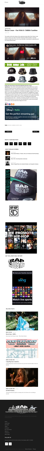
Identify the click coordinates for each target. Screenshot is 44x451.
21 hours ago (13, 157)
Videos (6, 426)
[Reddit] (11, 104)
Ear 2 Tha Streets (8, 429)
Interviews (7, 428)
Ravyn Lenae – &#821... (11, 334)
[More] (13, 104)
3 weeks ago (14, 332)
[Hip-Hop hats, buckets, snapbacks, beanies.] (22, 73)
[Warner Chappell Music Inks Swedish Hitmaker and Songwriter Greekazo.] (7, 163)
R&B (11, 332)
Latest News (7, 423)
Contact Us (7, 432)
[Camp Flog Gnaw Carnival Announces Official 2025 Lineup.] (22, 348)
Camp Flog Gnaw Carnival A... (12, 361)
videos (9, 28)
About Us (6, 431)
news (13, 359)
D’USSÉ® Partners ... (10, 390)
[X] (6, 104)
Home (6, 421)
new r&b (6, 28)
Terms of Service (28, 449)
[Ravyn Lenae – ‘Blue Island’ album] (22, 321)
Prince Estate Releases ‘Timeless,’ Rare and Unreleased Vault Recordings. (25, 153)
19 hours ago (13, 152)
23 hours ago (13, 162)
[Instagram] (8, 104)
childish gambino (12, 125)
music (7, 332)
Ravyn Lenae (19, 125)
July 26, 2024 (7, 32)
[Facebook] (10, 104)
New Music (7, 424)
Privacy (34, 449)
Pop (9, 332)
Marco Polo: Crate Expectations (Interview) (19, 158)
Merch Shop (7, 434)
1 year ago (16, 359)
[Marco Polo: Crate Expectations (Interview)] (7, 158)
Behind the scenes (9, 359)
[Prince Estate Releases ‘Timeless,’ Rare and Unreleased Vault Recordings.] (7, 153)
